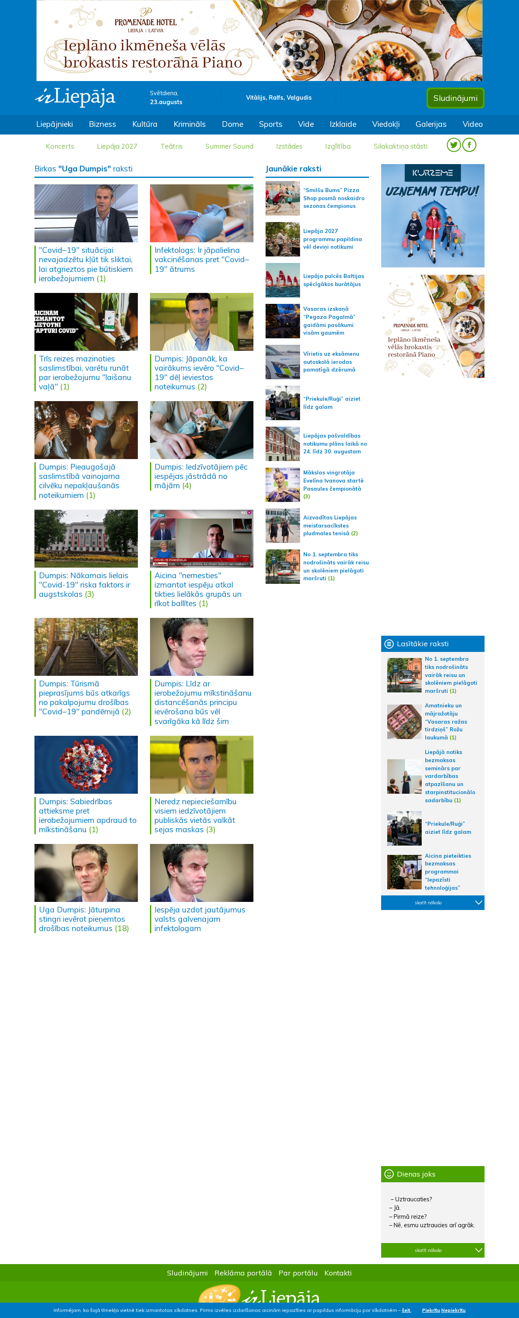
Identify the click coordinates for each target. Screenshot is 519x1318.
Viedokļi (386, 124)
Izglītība (338, 146)
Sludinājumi (455, 98)
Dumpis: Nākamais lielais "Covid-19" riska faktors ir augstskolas (84, 584)
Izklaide (343, 124)
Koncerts (60, 146)
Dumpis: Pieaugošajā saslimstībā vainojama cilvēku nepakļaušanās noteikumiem (79, 481)
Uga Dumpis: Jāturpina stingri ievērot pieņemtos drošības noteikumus (82, 919)
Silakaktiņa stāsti (400, 146)
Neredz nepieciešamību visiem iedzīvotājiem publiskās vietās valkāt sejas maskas (195, 815)
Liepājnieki (54, 124)
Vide (306, 124)
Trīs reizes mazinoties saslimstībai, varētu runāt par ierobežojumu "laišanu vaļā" (85, 372)
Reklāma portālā (243, 1272)
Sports (271, 124)
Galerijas (431, 124)
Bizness (102, 124)
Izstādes (289, 146)
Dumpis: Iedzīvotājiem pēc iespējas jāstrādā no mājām (201, 476)
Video (473, 124)
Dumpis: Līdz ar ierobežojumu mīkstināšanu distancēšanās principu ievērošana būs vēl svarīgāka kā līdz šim (203, 702)
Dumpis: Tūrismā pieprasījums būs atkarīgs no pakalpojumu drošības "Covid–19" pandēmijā (84, 697)
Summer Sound (229, 146)
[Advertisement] (433, 506)
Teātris (172, 146)
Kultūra (145, 124)
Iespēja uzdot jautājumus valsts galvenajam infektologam (200, 919)
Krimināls (190, 124)
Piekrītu (431, 1310)
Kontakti (338, 1272)
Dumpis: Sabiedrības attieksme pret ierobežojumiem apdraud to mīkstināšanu (88, 815)
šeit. (406, 1310)
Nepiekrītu (453, 1310)
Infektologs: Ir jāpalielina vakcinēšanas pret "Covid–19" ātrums (201, 259)
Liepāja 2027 (117, 146)
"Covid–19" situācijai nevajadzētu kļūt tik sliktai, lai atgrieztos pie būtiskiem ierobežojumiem (86, 264)
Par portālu (298, 1272)
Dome (232, 124)
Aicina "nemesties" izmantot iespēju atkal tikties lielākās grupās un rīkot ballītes (198, 589)
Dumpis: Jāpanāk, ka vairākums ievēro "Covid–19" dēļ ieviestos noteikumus (199, 372)
